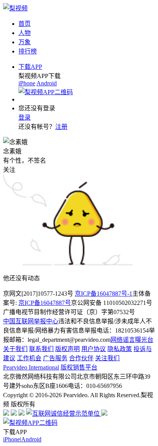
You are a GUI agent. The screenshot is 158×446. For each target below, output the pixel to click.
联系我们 (41, 349)
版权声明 (67, 349)
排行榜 (27, 51)
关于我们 (15, 349)
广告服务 (55, 358)
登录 (24, 117)
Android (46, 83)
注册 (61, 126)
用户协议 (93, 349)
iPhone (26, 83)
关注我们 (107, 358)
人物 (24, 33)
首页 (24, 23)
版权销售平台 (79, 367)
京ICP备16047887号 (44, 303)
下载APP (30, 66)
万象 (24, 42)
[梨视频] (15, 8)
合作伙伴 (81, 358)
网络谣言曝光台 (131, 339)
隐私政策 (119, 349)
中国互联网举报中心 (30, 321)
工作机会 (29, 358)
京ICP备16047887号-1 (103, 293)
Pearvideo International (31, 367)
